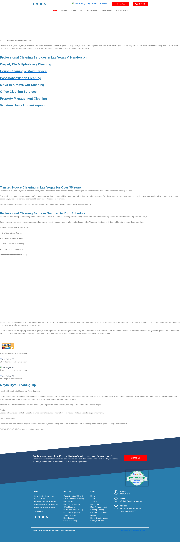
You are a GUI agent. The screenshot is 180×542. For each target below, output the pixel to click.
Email (122, 499)
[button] (64, 10)
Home (54, 10)
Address (123, 506)
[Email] (116, 499)
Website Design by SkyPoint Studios (134, 530)
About (73, 10)
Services (63, 10)
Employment (92, 10)
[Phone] (116, 492)
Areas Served (106, 10)
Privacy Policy (122, 10)
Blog (82, 10)
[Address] (116, 507)
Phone (123, 491)
